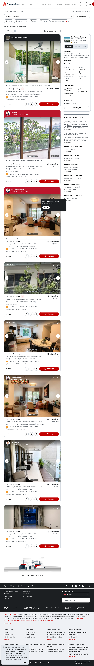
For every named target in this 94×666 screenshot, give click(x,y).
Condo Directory (30, 632)
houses (35, 620)
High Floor (67, 198)
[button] (69, 60)
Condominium (77, 126)
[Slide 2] (29, 156)
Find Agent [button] (58, 4)
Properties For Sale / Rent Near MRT (36, 646)
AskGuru (6, 632)
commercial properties (46, 620)
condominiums (80, 618)
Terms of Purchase (45, 663)
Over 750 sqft (68, 178)
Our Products (8, 596)
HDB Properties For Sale (54, 634)
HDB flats (14, 620)
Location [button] (77, 46)
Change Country (67, 591)
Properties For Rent (74, 630)
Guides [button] (67, 4)
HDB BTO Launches (9, 637)
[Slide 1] (27, 291)
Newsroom (26, 594)
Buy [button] (23, 4)
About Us (6, 594)
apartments (7, 620)
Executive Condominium (71, 127)
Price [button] (84, 46)
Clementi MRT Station (70, 189)
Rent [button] (30, 4)
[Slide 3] (31, 156)
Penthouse (75, 198)
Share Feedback (27, 596)
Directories (29, 630)
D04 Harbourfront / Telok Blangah (78, 647)
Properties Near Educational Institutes (56, 646)
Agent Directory (30, 637)
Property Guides (9, 634)
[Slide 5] (34, 156)
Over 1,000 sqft (78, 178)
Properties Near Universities (55, 649)
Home (6, 11)
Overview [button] (69, 46)
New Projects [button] (46, 4)
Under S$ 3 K (77, 158)
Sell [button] (37, 4)
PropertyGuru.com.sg (10, 614)
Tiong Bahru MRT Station (71, 187)
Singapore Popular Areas (76, 645)
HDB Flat (69, 126)
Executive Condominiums (24, 620)
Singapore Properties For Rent (77, 632)
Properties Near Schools (54, 651)
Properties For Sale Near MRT (34, 649)
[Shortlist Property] (57, 44)
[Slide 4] (33, 156)
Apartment (85, 126)
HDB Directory (30, 634)
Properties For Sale (53, 630)
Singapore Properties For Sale (56, 632)
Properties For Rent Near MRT (34, 651)
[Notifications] (90, 4)
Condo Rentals (72, 637)
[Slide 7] (37, 156)
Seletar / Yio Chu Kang (71, 167)
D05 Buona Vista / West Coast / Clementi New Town (77, 650)
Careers (6, 598)
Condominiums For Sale (54, 637)
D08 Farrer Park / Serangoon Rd (78, 654)
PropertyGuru (8, 630)
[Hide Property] (53, 44)
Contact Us (27, 591)
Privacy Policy (23, 653)
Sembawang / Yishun (70, 169)
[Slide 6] (35, 291)
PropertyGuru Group (11, 591)
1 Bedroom (73, 149)
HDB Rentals (72, 634)
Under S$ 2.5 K (68, 158)
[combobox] (39, 16)
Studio (66, 149)
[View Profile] (17, 38)
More (74, 4)
